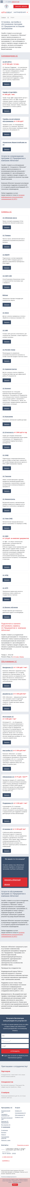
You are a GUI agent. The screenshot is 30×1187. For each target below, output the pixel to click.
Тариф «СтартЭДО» (10, 92)
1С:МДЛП (6, 255)
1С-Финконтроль (9, 499)
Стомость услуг (19, 1117)
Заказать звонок (21, 6)
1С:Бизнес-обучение (10, 607)
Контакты (3, 1132)
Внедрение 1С (8, 667)
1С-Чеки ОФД (7, 518)
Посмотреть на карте (23, 1145)
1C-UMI (5, 330)
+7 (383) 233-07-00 (7, 1157)
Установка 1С (7, 829)
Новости (3, 1134)
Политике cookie (17, 1182)
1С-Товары (7, 235)
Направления (20, 12)
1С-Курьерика (8, 416)
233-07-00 (15, 2)
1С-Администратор (10, 369)
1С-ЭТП (5, 588)
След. (17, 657)
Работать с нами (5, 1140)
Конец (22, 657)
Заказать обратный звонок (12, 882)
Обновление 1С (8, 777)
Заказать (7, 84)
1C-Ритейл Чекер (9, 350)
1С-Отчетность (8, 432)
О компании (4, 1130)
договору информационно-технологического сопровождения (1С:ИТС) (12, 197)
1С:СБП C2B (7, 276)
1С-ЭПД (5, 575)
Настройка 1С (8, 750)
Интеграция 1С (8, 716)
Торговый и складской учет (5, 1115)
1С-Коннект (7, 388)
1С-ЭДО (5, 536)
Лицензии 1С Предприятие (5, 1122)
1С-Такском (7, 476)
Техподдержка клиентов (5, 1137)
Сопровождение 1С (9, 56)
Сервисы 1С (6, 212)
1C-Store (6, 313)
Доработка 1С (8, 694)
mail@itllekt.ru (6, 1160)
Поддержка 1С (8, 803)
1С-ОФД (5, 455)
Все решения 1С (5, 1124)
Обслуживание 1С (9, 661)
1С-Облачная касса (10, 218)
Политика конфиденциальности (8, 1176)
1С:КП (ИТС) (7, 62)
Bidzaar (5, 295)
